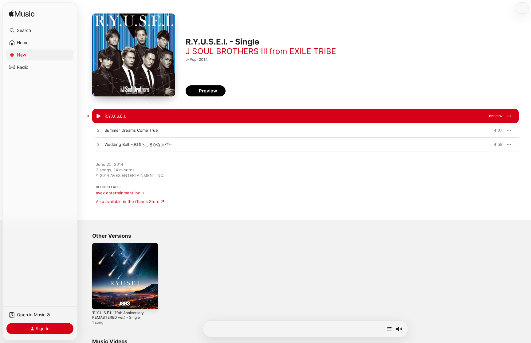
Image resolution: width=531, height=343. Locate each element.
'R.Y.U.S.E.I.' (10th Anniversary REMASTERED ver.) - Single (121, 248)
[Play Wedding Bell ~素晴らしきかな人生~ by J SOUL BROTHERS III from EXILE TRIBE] (98, 144)
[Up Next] (389, 329)
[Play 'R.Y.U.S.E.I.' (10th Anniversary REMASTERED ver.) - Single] (99, 301)
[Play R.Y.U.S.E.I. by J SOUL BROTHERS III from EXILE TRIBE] (98, 116)
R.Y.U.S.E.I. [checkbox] (115, 116)
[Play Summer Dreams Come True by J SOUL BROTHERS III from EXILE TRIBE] (98, 130)
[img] (21, 14)
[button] (40, 30)
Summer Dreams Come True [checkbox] (131, 130)
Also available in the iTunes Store (127, 201)
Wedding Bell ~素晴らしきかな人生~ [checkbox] (138, 144)
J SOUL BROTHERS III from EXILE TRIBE (261, 51)
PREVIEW (495, 116)
